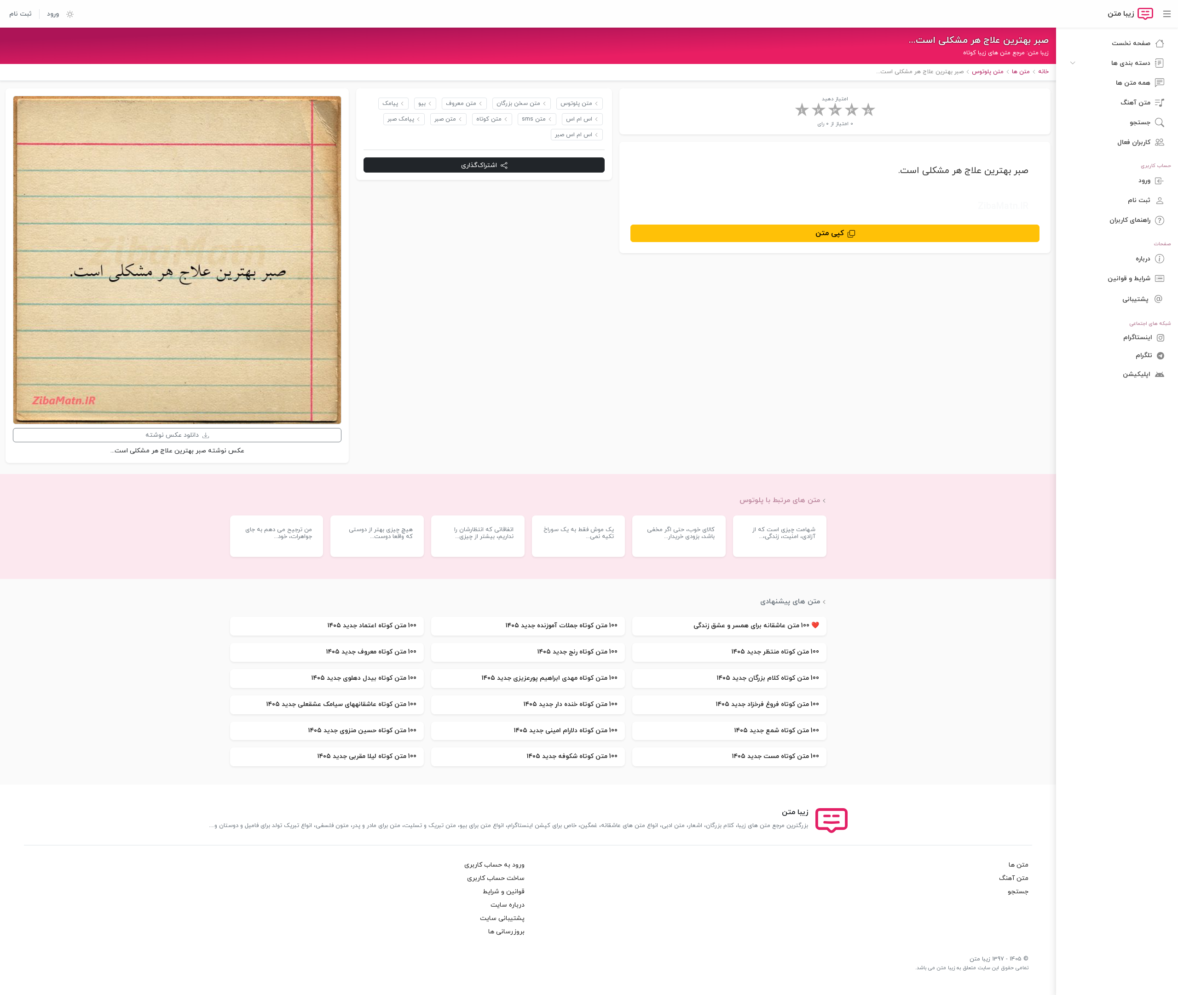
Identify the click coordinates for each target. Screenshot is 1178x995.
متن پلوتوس (576, 103)
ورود (53, 14)
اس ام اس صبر (573, 135)
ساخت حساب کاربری (496, 878)
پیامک (390, 103)
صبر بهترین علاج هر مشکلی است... (979, 40)
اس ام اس (579, 119)
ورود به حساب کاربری (494, 865)
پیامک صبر (400, 119)
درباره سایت (508, 905)
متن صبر (445, 119)
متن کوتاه (489, 119)
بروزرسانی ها (506, 931)
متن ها (1018, 865)
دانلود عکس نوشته (172, 435)
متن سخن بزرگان (518, 103)
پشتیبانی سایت (502, 918)
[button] (66, 14)
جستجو (1018, 891)
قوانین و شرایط (504, 891)
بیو (422, 103)
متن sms (534, 119)
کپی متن (829, 233)
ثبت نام (20, 14)
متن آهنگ (1013, 878)
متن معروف (461, 103)
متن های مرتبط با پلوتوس (779, 500)
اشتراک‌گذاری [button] (479, 165)
